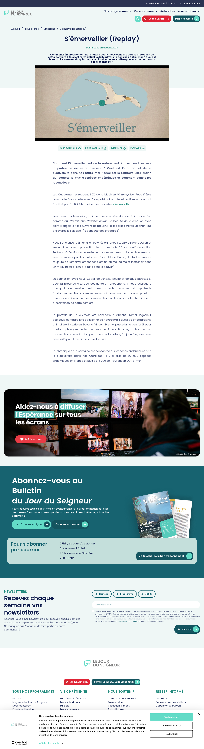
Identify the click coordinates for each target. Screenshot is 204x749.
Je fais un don (157, 18)
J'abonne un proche (67, 524)
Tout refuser (171, 734)
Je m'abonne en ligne (28, 524)
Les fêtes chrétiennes (73, 698)
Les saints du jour (70, 702)
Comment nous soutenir (122, 698)
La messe (17, 698)
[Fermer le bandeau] (199, 714)
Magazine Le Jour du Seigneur (29, 702)
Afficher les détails (49, 743)
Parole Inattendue (23, 709)
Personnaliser (169, 725)
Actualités (167, 11)
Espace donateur (191, 3)
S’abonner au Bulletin (168, 705)
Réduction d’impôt (119, 705)
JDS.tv (148, 593)
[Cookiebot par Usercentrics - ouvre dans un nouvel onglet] (19, 743)
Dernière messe (184, 18)
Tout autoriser (171, 717)
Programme (127, 593)
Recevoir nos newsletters (171, 702)
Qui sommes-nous (155, 3)
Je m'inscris (184, 629)
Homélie (103, 593)
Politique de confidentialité (129, 621)
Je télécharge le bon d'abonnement (161, 556)
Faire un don (115, 702)
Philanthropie (116, 709)
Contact (172, 3)
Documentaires (21, 705)
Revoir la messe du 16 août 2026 (114, 682)
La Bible (64, 705)
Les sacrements (69, 709)
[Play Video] (102, 103)
